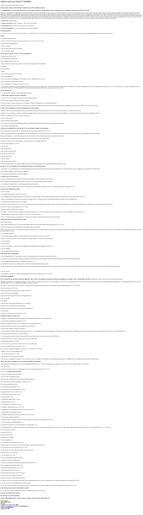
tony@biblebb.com (9, 507)
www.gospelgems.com (22, 506)
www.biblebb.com (10, 506)
